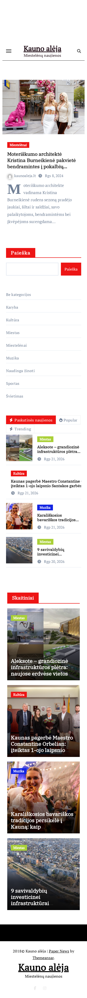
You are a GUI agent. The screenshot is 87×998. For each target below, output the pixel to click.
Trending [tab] (22, 429)
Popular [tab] (70, 420)
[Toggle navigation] (8, 51)
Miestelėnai (18, 145)
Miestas (13, 332)
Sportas (12, 383)
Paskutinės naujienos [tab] (33, 420)
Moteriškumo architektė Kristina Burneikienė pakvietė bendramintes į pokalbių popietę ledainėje (41, 163)
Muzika (12, 358)
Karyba (12, 307)
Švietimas (14, 396)
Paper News (59, 951)
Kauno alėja (42, 48)
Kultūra (12, 320)
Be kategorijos (18, 294)
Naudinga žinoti (20, 370)
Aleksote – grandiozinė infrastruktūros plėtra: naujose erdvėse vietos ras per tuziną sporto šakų (43, 670)
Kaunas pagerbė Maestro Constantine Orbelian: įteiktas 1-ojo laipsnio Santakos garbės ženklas (42, 747)
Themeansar (43, 957)
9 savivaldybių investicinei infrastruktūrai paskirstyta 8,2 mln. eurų (42, 900)
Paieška (21, 252)
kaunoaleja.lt (25, 175)
